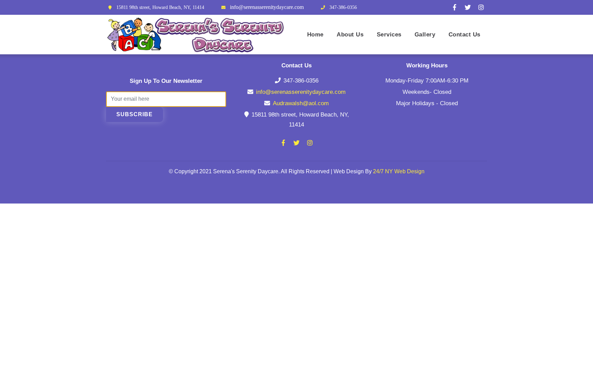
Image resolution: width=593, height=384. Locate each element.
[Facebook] (454, 7)
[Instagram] (481, 7)
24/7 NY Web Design (399, 171)
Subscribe (134, 114)
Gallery (425, 34)
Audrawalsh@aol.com (301, 103)
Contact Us (464, 34)
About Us (350, 34)
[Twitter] (468, 7)
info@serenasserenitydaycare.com (267, 7)
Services (389, 34)
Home (315, 34)
